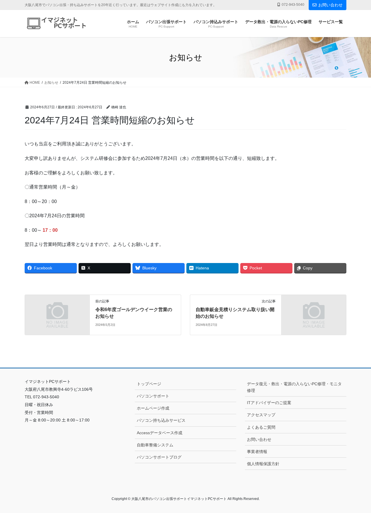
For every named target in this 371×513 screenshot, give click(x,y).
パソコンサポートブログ (159, 457)
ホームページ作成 (153, 408)
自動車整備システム (155, 445)
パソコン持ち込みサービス (161, 420)
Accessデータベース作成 (159, 432)
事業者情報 (257, 451)
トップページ (149, 383)
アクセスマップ (261, 414)
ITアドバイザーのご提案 (269, 402)
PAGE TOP (356, 493)
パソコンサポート (153, 396)
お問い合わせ (330, 5)
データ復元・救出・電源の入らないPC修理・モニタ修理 (294, 387)
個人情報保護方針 (263, 463)
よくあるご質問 (261, 427)
